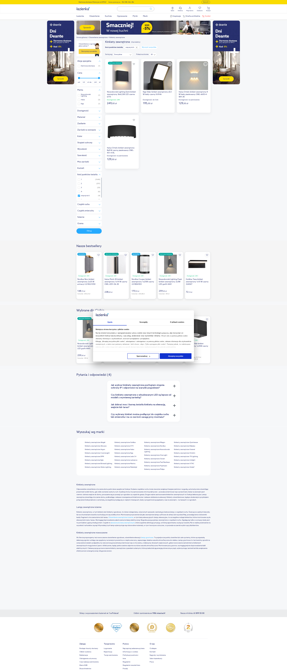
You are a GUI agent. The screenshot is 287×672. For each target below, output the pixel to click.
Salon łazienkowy (156, 659)
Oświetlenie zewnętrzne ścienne (121, 517)
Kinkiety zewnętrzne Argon (95, 449)
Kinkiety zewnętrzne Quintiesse (186, 442)
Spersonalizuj (142, 356)
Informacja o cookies (130, 652)
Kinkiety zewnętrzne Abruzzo (96, 446)
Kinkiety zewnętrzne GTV (124, 446)
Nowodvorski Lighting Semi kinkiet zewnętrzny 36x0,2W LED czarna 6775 (121, 94)
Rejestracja (108, 652)
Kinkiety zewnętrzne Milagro (154, 442)
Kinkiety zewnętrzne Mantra (125, 464)
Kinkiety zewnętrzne (117, 38)
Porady (125, 669)
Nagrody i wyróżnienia (158, 655)
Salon (172, 11)
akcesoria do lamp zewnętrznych (123, 523)
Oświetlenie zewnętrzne (98, 38)
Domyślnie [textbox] (118, 55)
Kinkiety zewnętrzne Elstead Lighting (98, 464)
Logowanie (108, 649)
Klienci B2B (83, 665)
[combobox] (123, 54)
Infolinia (180, 11)
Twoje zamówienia (111, 655)
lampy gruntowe (147, 538)
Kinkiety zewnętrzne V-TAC (184, 464)
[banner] (60, 53)
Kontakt (153, 652)
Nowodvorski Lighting (86, 95)
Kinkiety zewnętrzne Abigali (95, 442)
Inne (124, 659)
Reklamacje (83, 655)
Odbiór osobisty (85, 652)
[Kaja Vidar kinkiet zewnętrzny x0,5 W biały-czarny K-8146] (158, 75)
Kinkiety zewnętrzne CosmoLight (97, 453)
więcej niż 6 (85, 196)
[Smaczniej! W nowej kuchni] (143, 28)
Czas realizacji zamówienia (89, 662)
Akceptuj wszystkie (175, 356)
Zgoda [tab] (109, 322)
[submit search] (150, 8)
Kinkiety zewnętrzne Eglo (94, 460)
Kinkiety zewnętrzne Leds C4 (125, 457)
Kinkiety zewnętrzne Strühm (184, 453)
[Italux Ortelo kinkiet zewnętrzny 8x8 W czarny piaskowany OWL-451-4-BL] (122, 131)
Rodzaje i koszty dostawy (88, 649)
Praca (152, 662)
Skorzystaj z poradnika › (89, 52)
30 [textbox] (152, 55)
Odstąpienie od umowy (88, 659)
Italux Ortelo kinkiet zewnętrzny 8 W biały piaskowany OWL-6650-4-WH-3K (193, 94)
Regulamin (126, 662)
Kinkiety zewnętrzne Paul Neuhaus (157, 462)
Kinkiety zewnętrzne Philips (154, 469)
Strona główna (81, 38)
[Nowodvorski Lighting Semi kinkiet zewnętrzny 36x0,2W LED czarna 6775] (122, 75)
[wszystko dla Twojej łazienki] (88, 7)
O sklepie (153, 649)
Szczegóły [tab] (143, 322)
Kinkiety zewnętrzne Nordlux (155, 446)
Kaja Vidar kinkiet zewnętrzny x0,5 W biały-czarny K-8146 (157, 93)
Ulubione (200, 11)
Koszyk (208, 11)
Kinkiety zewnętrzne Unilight (184, 460)
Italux (83, 100)
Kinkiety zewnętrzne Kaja (124, 453)
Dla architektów (85, 669)
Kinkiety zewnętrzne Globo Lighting (98, 467)
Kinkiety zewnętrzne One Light (155, 455)
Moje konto (189, 11)
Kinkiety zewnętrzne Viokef (184, 467)
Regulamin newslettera (131, 665)
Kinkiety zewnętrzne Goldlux (125, 442)
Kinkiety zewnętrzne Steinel (184, 449)
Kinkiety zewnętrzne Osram (154, 459)
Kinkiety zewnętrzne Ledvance (126, 460)
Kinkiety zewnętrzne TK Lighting (186, 457)
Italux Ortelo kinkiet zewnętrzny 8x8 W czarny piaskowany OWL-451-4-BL (121, 150)
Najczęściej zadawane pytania (133, 649)
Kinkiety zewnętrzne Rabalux (184, 446)
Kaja (82, 104)
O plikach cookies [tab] (177, 322)
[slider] (79, 78)
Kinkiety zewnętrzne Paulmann (155, 466)
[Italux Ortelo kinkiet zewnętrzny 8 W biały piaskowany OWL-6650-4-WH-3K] (194, 75)
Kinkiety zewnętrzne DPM (94, 457)
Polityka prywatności (130, 655)
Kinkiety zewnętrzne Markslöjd (126, 467)
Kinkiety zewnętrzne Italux (124, 449)
